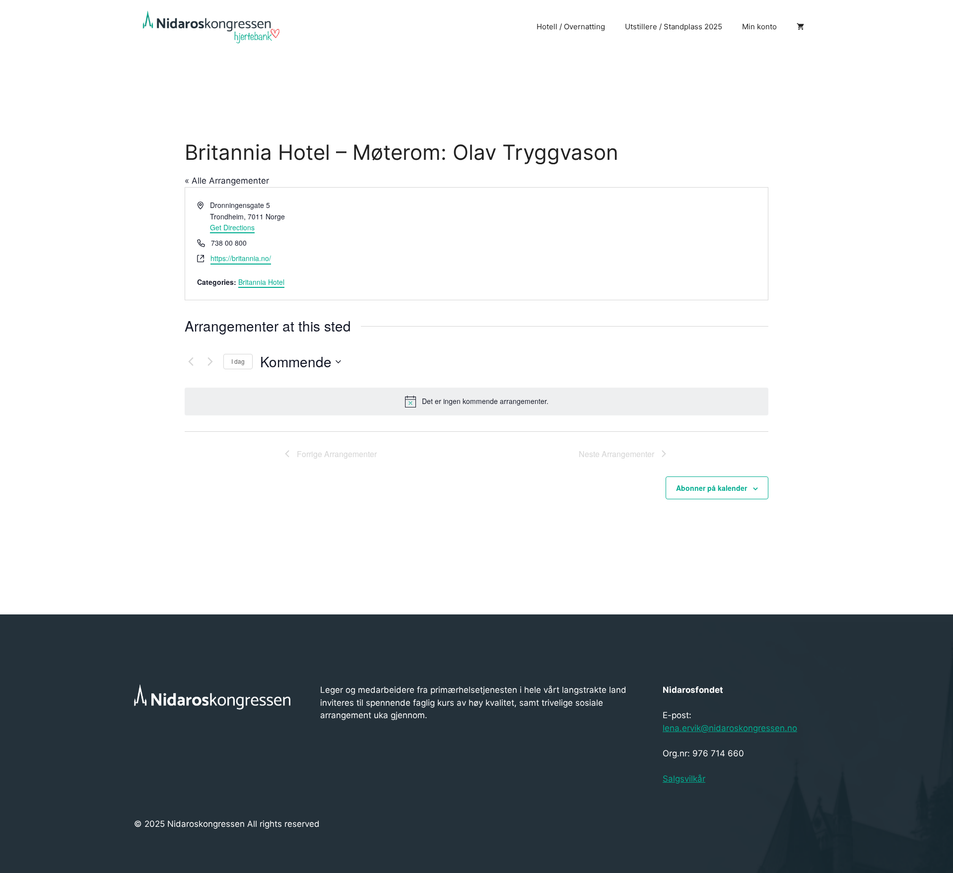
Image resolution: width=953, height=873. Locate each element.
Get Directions (232, 227)
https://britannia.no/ (240, 258)
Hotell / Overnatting (571, 26)
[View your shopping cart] (800, 27)
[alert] (476, 401)
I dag (238, 361)
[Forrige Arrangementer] (191, 362)
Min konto (759, 26)
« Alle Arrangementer (227, 181)
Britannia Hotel (261, 282)
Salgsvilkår (684, 779)
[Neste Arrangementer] (210, 362)
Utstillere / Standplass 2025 (673, 26)
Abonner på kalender (711, 488)
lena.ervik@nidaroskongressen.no (730, 728)
